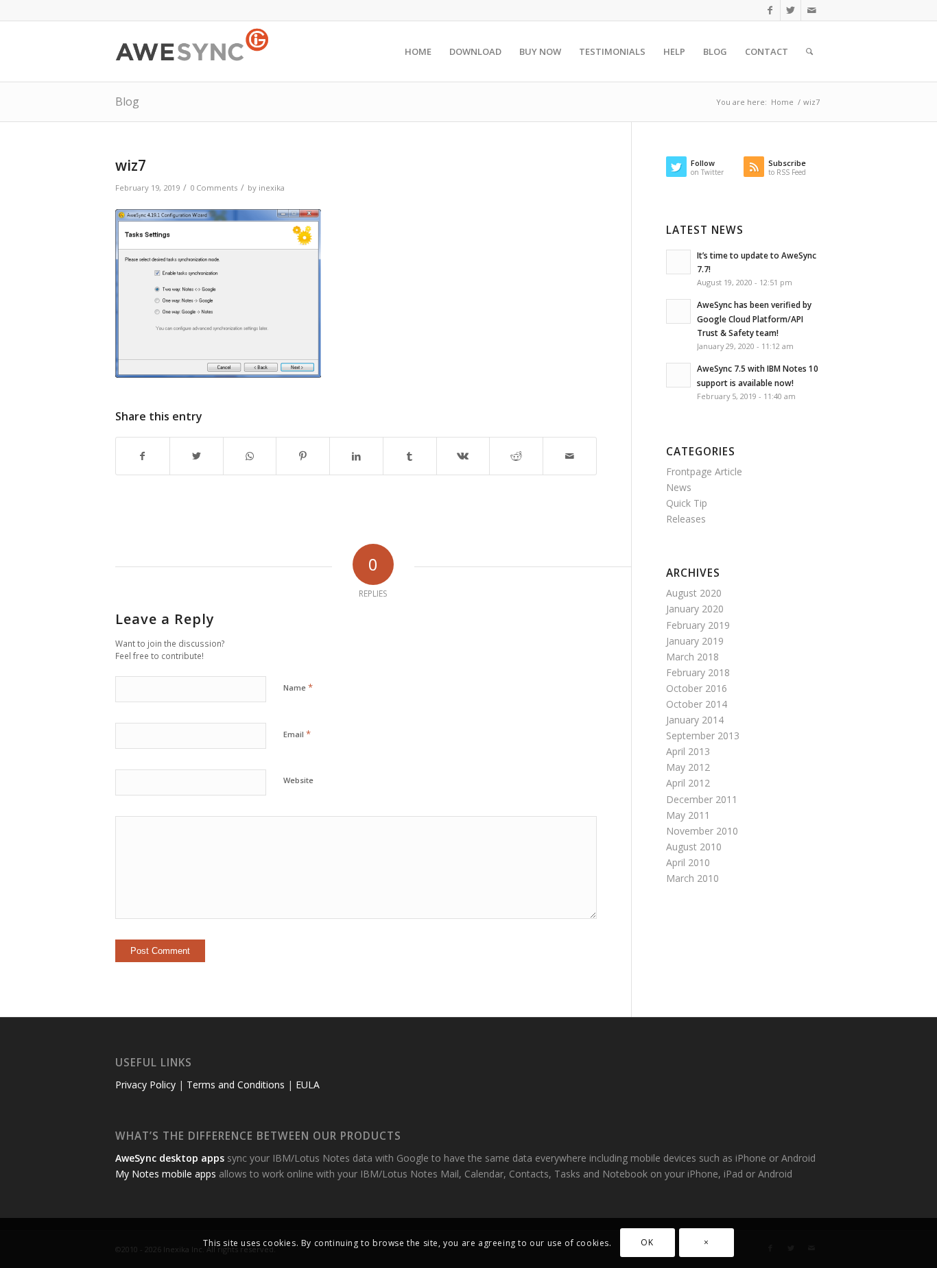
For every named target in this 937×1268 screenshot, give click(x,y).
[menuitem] (418, 51)
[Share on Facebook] (142, 456)
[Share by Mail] (569, 456)
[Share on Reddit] (516, 456)
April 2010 (688, 862)
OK (647, 1242)
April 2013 (688, 751)
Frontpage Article (704, 471)
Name (298, 687)
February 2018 (698, 672)
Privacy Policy (145, 1084)
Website (298, 780)
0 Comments (213, 187)
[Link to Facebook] (770, 10)
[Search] (809, 51)
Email (297, 734)
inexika (272, 187)
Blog (127, 101)
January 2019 (695, 640)
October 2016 (696, 688)
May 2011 (688, 815)
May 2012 (688, 767)
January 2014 (695, 719)
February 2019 (698, 625)
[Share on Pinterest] (302, 456)
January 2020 (695, 608)
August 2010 (694, 846)
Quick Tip (686, 503)
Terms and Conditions (236, 1084)
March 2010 (692, 878)
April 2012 (688, 782)
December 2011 (701, 799)
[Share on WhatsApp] (250, 456)
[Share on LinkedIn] (356, 456)
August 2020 (694, 592)
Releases (686, 518)
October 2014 (696, 703)
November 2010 (702, 830)
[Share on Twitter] (196, 456)
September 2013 (702, 735)
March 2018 (692, 656)
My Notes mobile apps (165, 1173)
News (678, 487)
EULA (308, 1084)
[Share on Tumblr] (409, 456)
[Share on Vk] (463, 456)
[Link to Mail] (811, 10)
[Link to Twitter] (790, 10)
